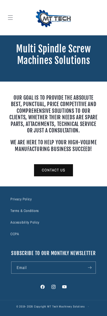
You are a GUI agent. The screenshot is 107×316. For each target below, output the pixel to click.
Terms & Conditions (24, 210)
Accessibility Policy (24, 222)
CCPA (14, 234)
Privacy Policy (21, 199)
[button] (10, 17)
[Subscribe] (90, 268)
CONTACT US (53, 170)
